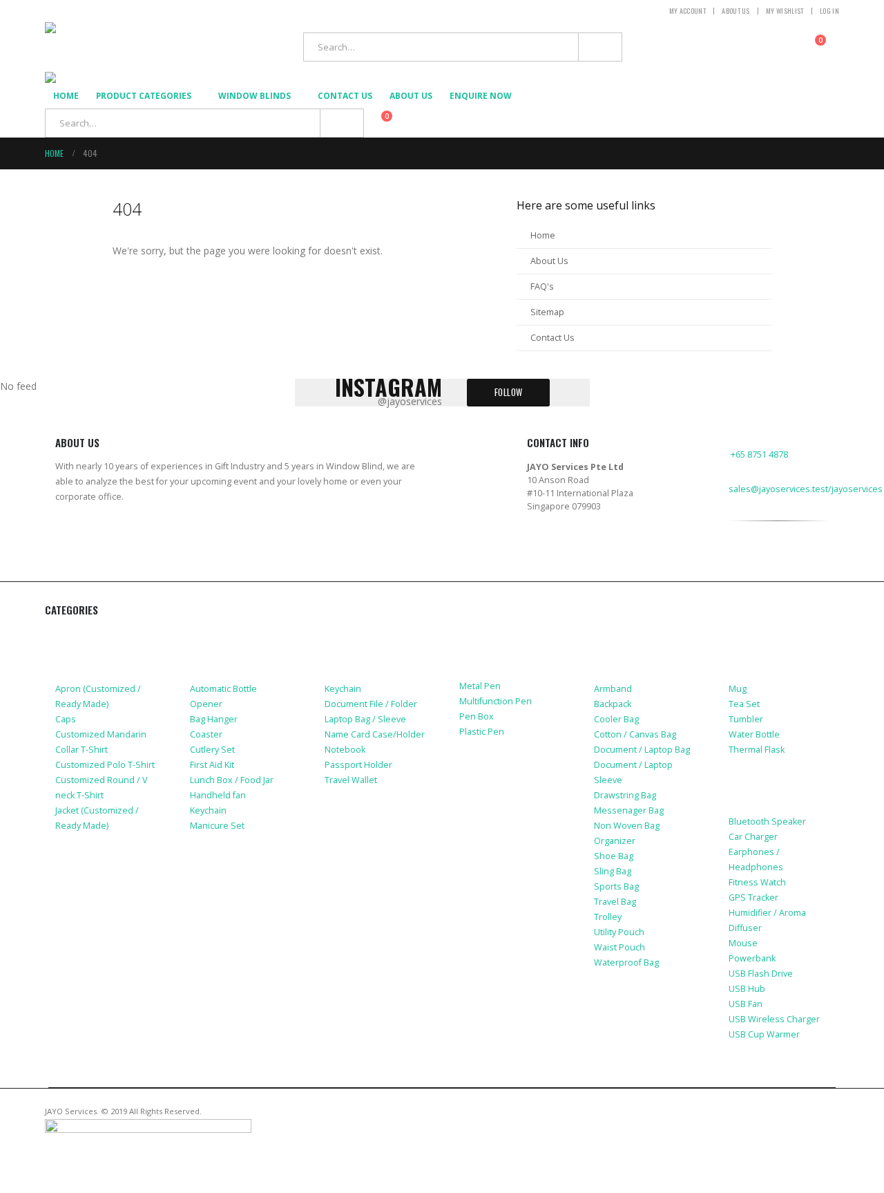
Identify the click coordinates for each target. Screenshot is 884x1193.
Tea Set (744, 704)
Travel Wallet (351, 780)
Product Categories (143, 96)
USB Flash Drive (761, 973)
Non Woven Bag (627, 826)
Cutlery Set (212, 749)
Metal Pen (480, 686)
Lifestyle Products (238, 637)
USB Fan (745, 1004)
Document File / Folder (371, 704)
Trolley (608, 917)
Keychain (208, 810)
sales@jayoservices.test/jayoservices (806, 489)
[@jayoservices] (737, 569)
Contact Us (345, 96)
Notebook (345, 749)
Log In (829, 11)
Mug (738, 689)
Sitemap (547, 312)
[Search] (600, 47)
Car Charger (753, 837)
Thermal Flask (757, 749)
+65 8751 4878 (759, 454)
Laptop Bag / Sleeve (365, 719)
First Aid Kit (212, 765)
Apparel (75, 637)
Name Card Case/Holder (375, 734)
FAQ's (542, 286)
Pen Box (476, 716)
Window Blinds (254, 96)
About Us (736, 11)
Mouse (743, 943)
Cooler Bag (616, 719)
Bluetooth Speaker (767, 821)
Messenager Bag (629, 810)
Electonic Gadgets (776, 791)
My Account (687, 11)
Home (66, 96)
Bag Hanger (214, 719)
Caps (65, 719)
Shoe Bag (613, 856)
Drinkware (755, 637)
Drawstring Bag (625, 795)
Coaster (206, 734)
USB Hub (747, 989)
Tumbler (746, 719)
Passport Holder (358, 765)
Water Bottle (754, 734)
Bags (606, 637)
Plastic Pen (481, 732)
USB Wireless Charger (774, 1019)
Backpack (612, 704)
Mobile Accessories (105, 867)
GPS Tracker (753, 897)
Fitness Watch (757, 882)
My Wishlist (785, 11)
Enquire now (481, 96)
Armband (613, 689)
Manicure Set (217, 826)
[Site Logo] (131, 47)
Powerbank (752, 958)
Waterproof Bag (626, 962)
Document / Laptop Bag (642, 749)
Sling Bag (612, 871)
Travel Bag (615, 902)
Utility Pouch (619, 932)
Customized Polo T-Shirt (105, 765)
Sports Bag (616, 886)
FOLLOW (508, 392)
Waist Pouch (619, 947)
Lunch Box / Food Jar (231, 780)
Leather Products (370, 637)
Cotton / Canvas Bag (635, 734)
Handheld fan (218, 795)
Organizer (614, 841)
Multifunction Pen (495, 701)
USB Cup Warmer (764, 1034)
